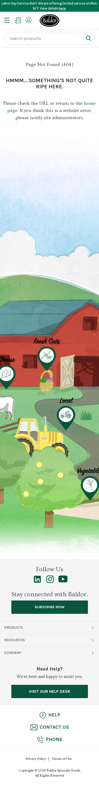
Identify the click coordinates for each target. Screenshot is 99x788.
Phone (54, 739)
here (62, 8)
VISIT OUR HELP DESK (49, 691)
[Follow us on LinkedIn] (37, 581)
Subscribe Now (49, 607)
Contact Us (54, 727)
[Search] (88, 38)
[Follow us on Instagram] (50, 581)
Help (54, 715)
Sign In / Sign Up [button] (28, 20)
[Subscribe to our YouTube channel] (63, 581)
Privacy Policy (36, 759)
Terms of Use (62, 759)
